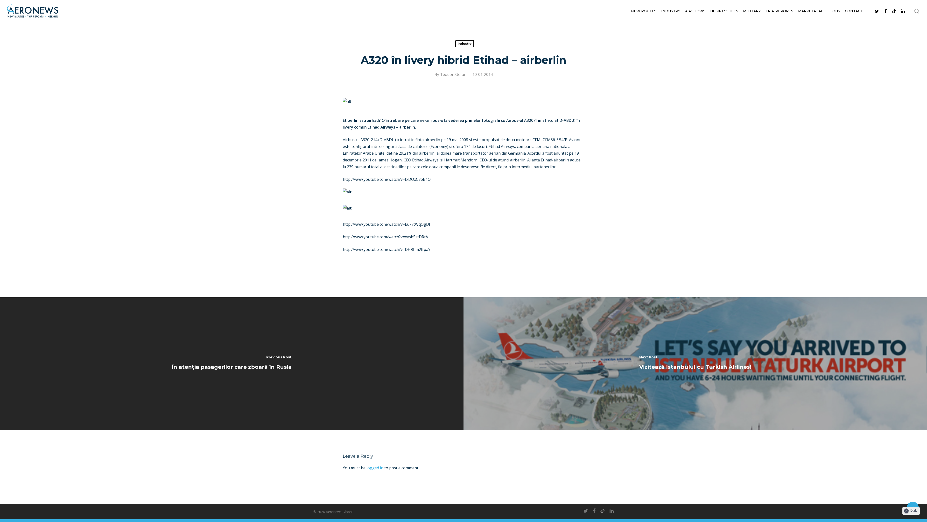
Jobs (835, 11)
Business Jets (724, 11)
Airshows (695, 11)
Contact (854, 11)
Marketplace (812, 11)
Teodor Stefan (453, 74)
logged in (374, 468)
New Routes (643, 11)
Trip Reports (779, 11)
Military (752, 11)
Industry (670, 11)
